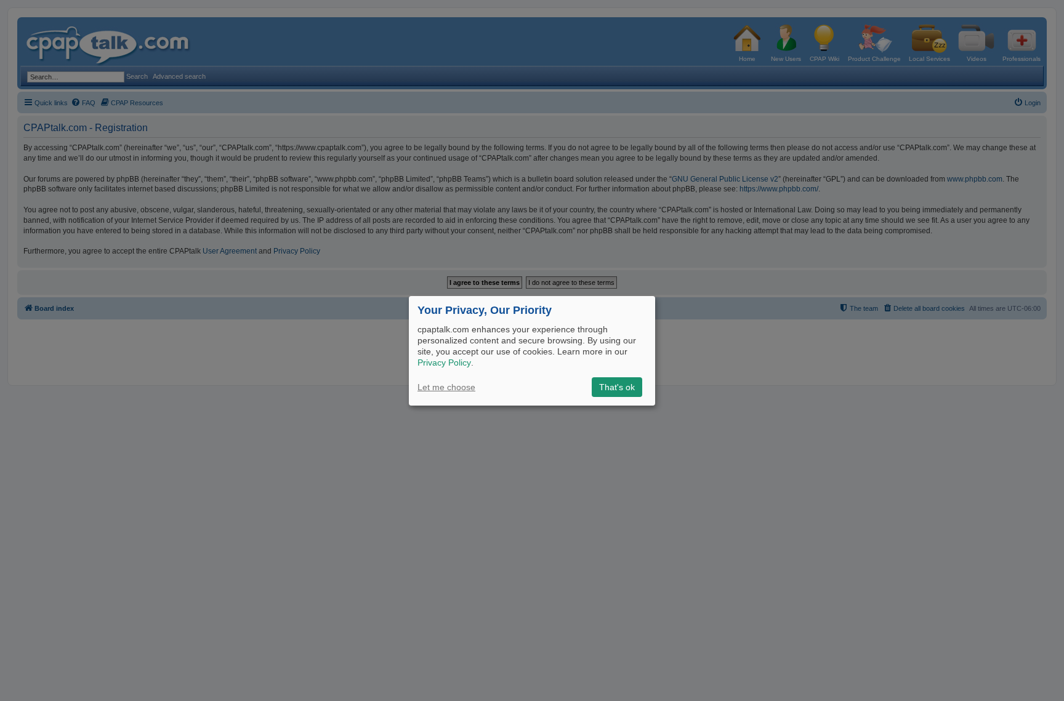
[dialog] (532, 350)
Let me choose (446, 387)
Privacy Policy (444, 362)
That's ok (617, 387)
